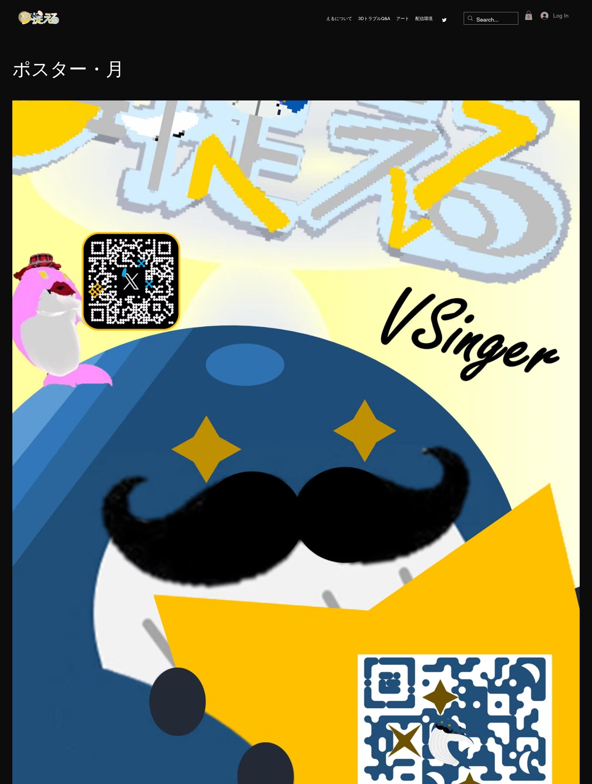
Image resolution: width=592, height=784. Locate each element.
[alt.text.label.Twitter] (444, 20)
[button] (402, 18)
